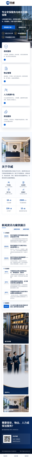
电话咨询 (5, 456)
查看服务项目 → (23, 27)
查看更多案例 (26, 229)
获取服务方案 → (8, 27)
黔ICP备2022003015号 (25, 451)
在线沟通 (16, 456)
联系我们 (27, 456)
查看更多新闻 (17, 229)
